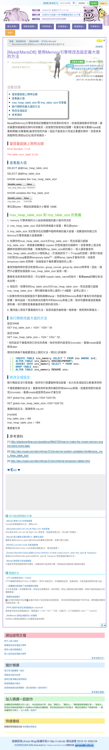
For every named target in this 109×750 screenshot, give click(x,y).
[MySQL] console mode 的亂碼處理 (22, 544)
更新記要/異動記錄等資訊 (15, 679)
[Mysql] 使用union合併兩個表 (19, 520)
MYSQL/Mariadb (48, 41)
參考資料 (17, 114)
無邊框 (99, 46)
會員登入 (53, 3)
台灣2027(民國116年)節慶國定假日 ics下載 (61, 14)
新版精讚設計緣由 (12, 683)
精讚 (46, 3)
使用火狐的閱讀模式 (13, 649)
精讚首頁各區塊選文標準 (15, 645)
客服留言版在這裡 (12, 674)
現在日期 (36, 10)
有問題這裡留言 (30, 726)
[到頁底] (104, 40)
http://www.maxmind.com (54, 744)
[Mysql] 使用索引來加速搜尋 (18, 560)
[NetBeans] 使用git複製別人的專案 (21, 615)
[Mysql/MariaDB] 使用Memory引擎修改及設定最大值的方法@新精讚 (87, 67)
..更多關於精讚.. (98, 691)
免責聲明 (19, 744)
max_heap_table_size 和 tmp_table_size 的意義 (39, 102)
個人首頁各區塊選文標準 (15, 653)
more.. (102, 3)
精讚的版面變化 (13, 596)
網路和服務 (34, 41)
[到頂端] (102, 625)
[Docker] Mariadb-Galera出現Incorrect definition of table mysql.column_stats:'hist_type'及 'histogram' (51, 552)
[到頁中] (105, 625)
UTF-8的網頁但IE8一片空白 (18, 577)
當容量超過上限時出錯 (24, 94)
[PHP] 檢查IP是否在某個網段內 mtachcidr (24, 607)
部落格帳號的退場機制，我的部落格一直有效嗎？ (26, 687)
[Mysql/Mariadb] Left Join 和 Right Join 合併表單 (28, 528)
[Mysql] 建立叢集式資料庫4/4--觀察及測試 (24, 536)
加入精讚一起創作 (29, 710)
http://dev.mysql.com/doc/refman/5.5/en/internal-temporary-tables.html (50, 461)
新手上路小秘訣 (11, 640)
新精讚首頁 (21, 41)
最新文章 (36, 14)
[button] (12, 26)
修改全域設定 (19, 110)
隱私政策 (29, 744)
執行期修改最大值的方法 (26, 106)
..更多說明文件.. (98, 657)
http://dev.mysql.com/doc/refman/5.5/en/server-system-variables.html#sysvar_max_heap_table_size (54, 453)
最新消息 (36, 18)
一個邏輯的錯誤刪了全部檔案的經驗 (22, 585)
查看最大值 (18, 98)
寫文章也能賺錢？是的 (14, 670)
